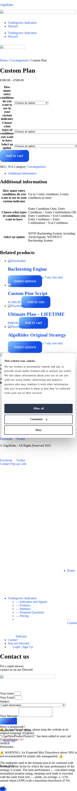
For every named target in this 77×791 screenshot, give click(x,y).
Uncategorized (36, 166)
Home (71, 570)
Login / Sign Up (21, 647)
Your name (7, 693)
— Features (23, 605)
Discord (13, 26)
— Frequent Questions (30, 612)
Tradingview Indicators (22, 22)
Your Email (7, 697)
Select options (25, 281)
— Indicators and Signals (31, 601)
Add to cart (14, 156)
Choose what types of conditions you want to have (7, 131)
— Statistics (23, 608)
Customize (36, 419)
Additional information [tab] (22, 173)
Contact (13, 639)
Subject (4, 701)
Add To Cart (13, 739)
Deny (39, 430)
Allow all (38, 408)
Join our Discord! (19, 643)
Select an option (7, 146)
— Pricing (22, 616)
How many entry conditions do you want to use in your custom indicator (7, 102)
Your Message (9, 716)
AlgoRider (6, 4)
